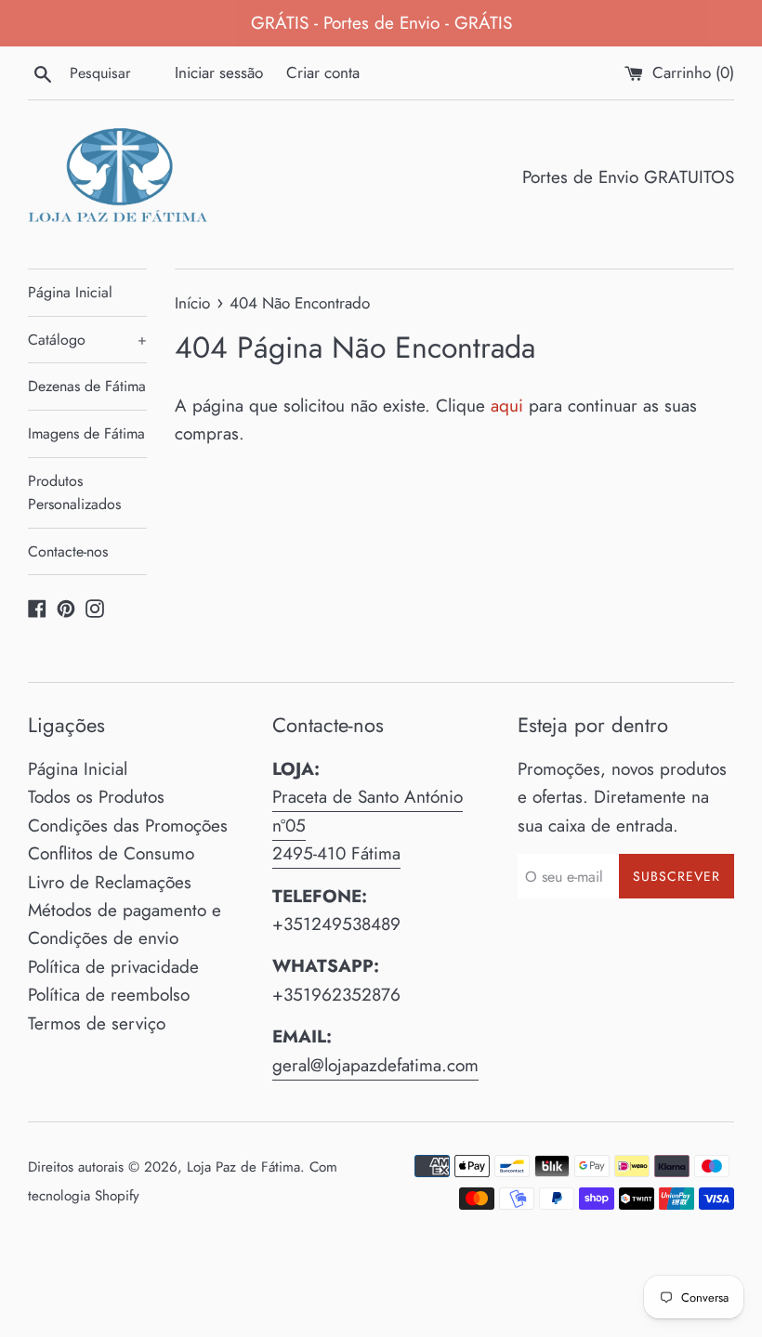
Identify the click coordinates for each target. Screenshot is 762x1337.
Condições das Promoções (128, 825)
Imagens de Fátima (86, 433)
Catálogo (87, 339)
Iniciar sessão (219, 72)
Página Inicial (70, 292)
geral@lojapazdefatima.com (375, 1065)
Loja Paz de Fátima (243, 1167)
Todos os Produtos (96, 796)
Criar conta (323, 72)
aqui (507, 405)
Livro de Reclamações (109, 882)
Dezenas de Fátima (87, 386)
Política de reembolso (109, 994)
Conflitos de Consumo (111, 853)
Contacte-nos (68, 551)
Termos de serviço (96, 1023)
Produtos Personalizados (74, 493)
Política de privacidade (113, 966)
